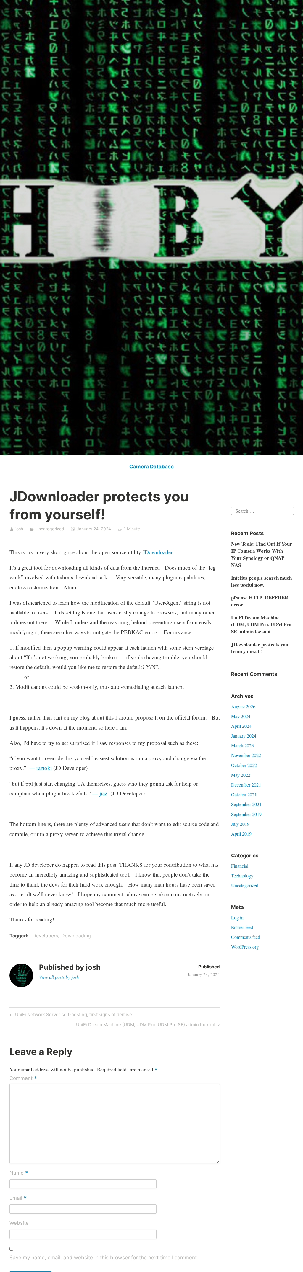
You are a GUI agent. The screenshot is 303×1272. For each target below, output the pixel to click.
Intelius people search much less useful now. (261, 581)
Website (19, 1223)
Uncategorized (244, 885)
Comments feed (245, 937)
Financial (239, 866)
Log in (237, 917)
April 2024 (241, 726)
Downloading (76, 936)
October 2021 (244, 794)
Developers (45, 936)
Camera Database (151, 467)
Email (18, 1198)
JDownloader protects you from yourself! (259, 648)
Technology (242, 875)
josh (19, 528)
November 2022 (246, 755)
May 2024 (240, 716)
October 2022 (244, 765)
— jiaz (100, 793)
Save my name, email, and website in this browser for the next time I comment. (103, 1257)
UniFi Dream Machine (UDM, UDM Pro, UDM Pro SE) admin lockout (145, 1025)
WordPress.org (245, 947)
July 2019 (240, 824)
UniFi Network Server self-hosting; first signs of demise (73, 1015)
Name (18, 1173)
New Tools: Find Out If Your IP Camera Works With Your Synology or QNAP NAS (261, 554)
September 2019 (246, 814)
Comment (23, 1078)
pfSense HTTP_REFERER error (259, 601)
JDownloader (157, 552)
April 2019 (241, 833)
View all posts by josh (59, 977)
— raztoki (40, 767)
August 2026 (243, 706)
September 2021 (246, 804)
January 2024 (243, 736)
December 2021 (246, 784)
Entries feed (242, 927)
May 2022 (240, 775)
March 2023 (242, 745)
